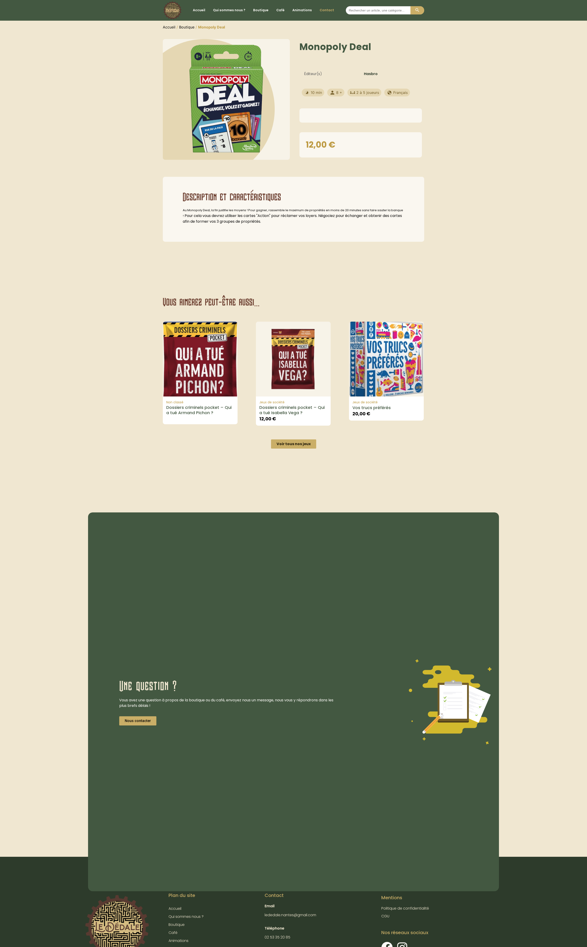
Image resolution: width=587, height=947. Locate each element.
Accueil (199, 10)
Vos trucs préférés (371, 407)
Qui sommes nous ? (229, 10)
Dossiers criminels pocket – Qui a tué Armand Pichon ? (199, 410)
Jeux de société (272, 402)
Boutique (261, 10)
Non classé (174, 402)
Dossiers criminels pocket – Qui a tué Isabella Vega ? (292, 410)
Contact (327, 10)
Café (280, 10)
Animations (302, 10)
